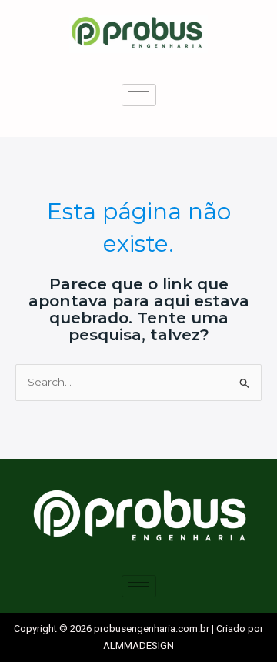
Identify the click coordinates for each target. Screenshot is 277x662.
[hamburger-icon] (139, 95)
